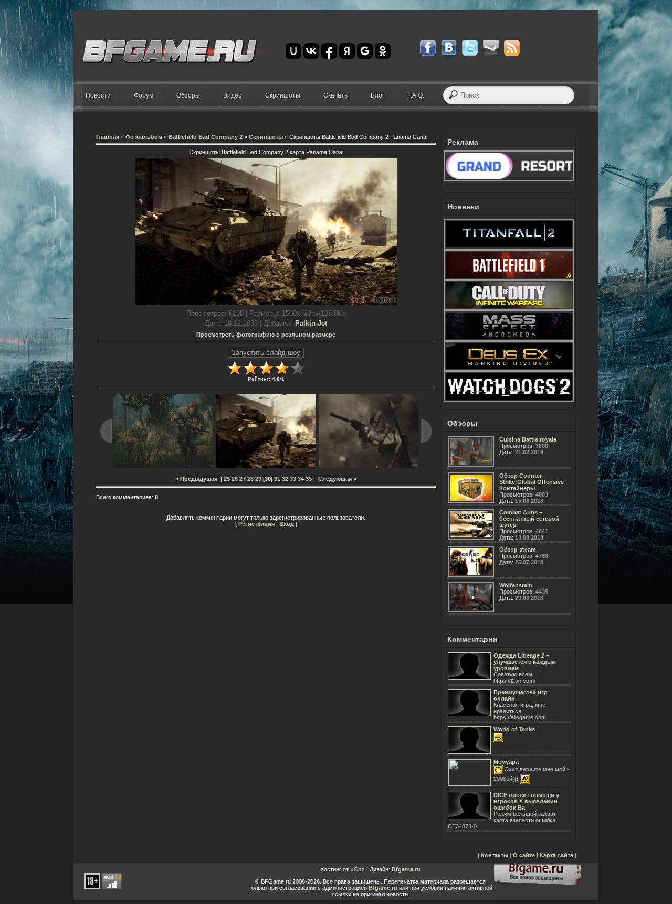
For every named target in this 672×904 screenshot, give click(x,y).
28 (250, 479)
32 (285, 479)
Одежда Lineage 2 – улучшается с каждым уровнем (525, 661)
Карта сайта (556, 855)
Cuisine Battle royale (527, 439)
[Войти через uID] (293, 51)
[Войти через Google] (365, 51)
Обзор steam (517, 549)
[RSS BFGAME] (512, 48)
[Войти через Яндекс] (347, 51)
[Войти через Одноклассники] (383, 51)
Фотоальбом (143, 137)
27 (242, 479)
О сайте (524, 855)
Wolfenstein (515, 585)
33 (293, 479)
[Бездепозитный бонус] (509, 179)
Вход (286, 524)
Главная (107, 137)
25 (227, 479)
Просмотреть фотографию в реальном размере (265, 334)
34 (301, 479)
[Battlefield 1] (509, 278)
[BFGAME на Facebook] (428, 48)
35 (309, 479)
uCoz (357, 869)
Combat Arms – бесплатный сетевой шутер (529, 518)
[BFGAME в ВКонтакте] (449, 48)
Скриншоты (266, 137)
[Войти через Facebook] (329, 51)
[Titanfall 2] (509, 247)
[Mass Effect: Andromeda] (509, 339)
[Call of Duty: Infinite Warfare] (509, 308)
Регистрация (256, 524)
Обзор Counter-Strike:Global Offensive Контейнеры (531, 481)
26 (235, 479)
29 (258, 479)
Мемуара (506, 762)
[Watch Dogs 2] (509, 399)
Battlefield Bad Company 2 (206, 137)
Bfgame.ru (406, 869)
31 (277, 479)
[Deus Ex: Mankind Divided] (509, 369)
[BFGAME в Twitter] (470, 48)
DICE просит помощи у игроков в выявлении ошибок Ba (526, 801)
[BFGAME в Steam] (491, 48)
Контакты (494, 855)
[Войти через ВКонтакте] (311, 51)
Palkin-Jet (311, 323)
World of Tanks (514, 729)
